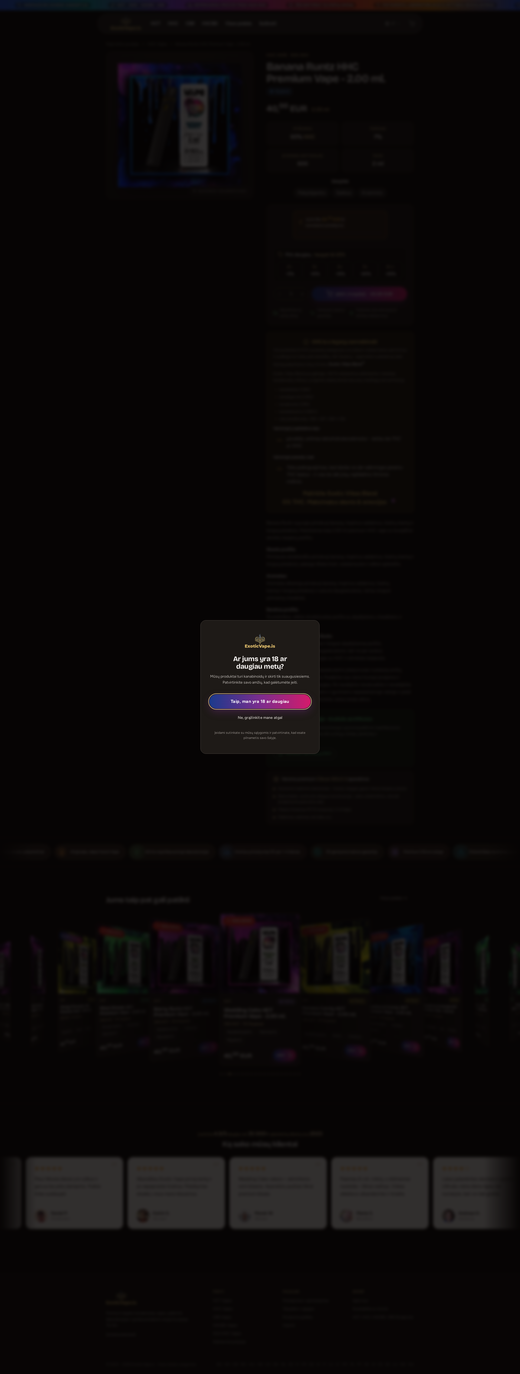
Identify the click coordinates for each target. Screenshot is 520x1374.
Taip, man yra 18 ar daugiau (260, 701)
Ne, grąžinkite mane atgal (260, 717)
